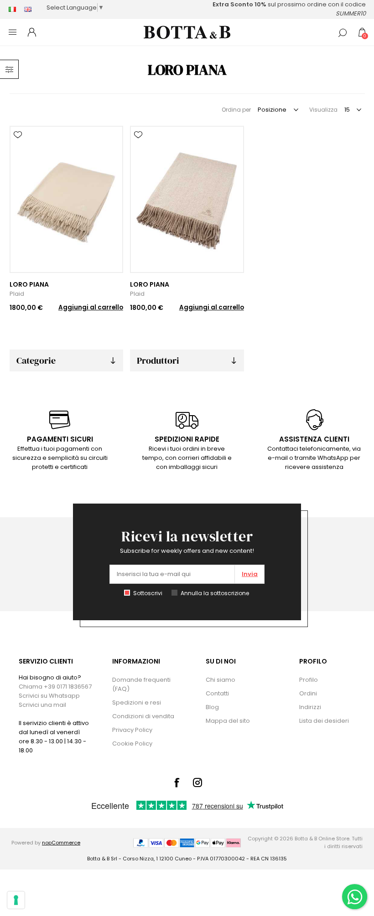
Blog (212, 707)
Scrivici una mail (42, 704)
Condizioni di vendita (143, 716)
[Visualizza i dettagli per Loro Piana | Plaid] (66, 199)
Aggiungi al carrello (90, 307)
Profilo (308, 679)
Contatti (217, 693)
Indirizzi (310, 707)
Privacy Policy (132, 730)
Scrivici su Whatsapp (49, 695)
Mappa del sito (228, 720)
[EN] (28, 9)
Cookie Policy (132, 743)
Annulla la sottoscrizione (215, 593)
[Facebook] (176, 782)
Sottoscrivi (147, 593)
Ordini (308, 693)
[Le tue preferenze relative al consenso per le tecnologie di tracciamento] (16, 900)
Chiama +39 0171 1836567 (55, 686)
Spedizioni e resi (136, 702)
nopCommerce (61, 842)
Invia (250, 574)
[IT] (12, 9)
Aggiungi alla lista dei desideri (18, 135)
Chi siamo (220, 679)
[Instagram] (197, 782)
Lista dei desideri (324, 720)
